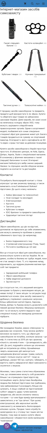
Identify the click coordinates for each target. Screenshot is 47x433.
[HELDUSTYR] (3, 3)
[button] (32, 3)
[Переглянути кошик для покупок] (25, 3)
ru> (38, 3)
